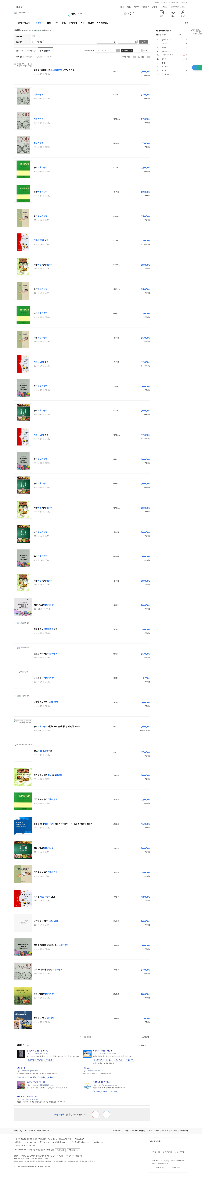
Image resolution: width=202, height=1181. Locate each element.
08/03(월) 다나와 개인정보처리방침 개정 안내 (36, 1131)
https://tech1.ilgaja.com (30, 1099)
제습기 (164, 47)
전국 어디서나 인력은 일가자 (27, 1096)
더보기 (184, 7)
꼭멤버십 (50, 1077)
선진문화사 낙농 (45, 653)
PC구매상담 (145, 7)
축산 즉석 (43, 264)
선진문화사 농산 (45, 799)
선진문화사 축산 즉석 (48, 775)
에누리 (157, 2)
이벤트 (172, 7)
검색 (143, 42)
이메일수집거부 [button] (159, 1168)
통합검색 (39, 23)
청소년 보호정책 (153, 1131)
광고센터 (174, 1131)
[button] (161, 14)
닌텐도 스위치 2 (167, 55)
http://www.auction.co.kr (96, 1071)
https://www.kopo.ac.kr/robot (107, 1085)
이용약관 (126, 1131)
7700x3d (166, 51)
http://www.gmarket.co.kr (30, 1071)
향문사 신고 (44, 1018)
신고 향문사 (44, 751)
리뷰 (82, 23)
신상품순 (49, 57)
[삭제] (125, 13)
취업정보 (114, 1092)
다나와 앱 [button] (19, 7)
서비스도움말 (179, 1152)
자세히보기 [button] (60, 1150)
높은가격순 (40, 57)
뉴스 (64, 23)
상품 (49, 23)
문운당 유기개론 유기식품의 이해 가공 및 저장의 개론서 (63, 823)
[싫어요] (95, 1114)
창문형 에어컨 (166, 74)
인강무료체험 (98, 1060)
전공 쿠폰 (86, 1068)
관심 (48, 74)
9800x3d (166, 44)
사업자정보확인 (98, 1142)
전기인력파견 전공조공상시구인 (37, 1051)
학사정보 (105, 1092)
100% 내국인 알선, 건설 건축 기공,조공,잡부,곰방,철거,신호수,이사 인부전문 (41, 1102)
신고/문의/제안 (167, 1152)
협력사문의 (184, 1131)
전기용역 (31, 1060)
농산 (40, 167)
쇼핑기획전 (155, 7)
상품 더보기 (145, 1037)
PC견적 (136, 7)
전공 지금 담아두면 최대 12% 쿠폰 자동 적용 (97, 1073)
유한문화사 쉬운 (46, 921)
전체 (19, 51)
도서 (33, 36)
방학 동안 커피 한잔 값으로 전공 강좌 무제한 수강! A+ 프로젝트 (113, 1056)
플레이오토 (174, 2)
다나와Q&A (102, 23)
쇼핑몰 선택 (88, 50)
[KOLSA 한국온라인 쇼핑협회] (19, 1173)
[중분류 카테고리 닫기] (37, 36)
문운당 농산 (44, 994)
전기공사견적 (50, 1060)
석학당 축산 (44, 605)
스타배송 (42, 1077)
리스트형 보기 (136, 50)
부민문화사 (44, 678)
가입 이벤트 (129, 1060)
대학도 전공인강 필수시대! (103, 1063)
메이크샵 (185, 2)
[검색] (131, 14)
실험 (41, 240)
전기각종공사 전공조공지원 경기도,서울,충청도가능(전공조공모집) (47, 1088)
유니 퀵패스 (119, 1060)
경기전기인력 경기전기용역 (36, 1082)
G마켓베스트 (22, 1077)
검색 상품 (45, 51)
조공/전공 (40, 1060)
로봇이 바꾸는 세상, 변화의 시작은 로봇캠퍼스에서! (109, 1088)
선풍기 (164, 63)
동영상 (91, 23)
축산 (40, 216)
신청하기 (142, 1045)
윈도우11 (165, 67)
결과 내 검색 (126, 50)
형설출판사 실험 (45, 629)
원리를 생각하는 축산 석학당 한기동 (54, 70)
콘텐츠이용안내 (73, 1150)
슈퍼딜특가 (33, 1077)
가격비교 (31, 51)
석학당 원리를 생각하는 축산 (51, 945)
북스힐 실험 (44, 896)
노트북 (164, 70)
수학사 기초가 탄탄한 (48, 969)
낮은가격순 (30, 57)
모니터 (164, 59)
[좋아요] (106, 1114)
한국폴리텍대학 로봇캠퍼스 (102, 1082)
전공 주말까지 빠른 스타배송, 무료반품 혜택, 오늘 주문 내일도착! (37, 1073)
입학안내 (97, 1092)
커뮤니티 (164, 7)
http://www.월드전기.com (39, 1054)
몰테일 (165, 2)
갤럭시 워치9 (166, 40)
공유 (186, 23)
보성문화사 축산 (46, 702)
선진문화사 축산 (45, 872)
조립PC (129, 7)
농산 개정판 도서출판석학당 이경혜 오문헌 (57, 726)
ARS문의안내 (176, 1168)
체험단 (177, 7)
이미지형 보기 (139, 50)
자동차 (122, 7)
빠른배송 (39, 42)
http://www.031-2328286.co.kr (42, 1085)
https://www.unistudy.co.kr (107, 1054)
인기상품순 (20, 57)
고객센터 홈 (156, 1152)
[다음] (186, 34)
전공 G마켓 (21, 1068)
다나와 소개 (116, 1131)
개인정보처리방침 (138, 1131)
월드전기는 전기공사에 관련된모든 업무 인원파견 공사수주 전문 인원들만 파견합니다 (53, 1056)
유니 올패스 (109, 1060)
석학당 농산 (44, 848)
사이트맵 (165, 1131)
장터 (56, 23)
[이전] (183, 34)
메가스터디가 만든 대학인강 (102, 1051)
